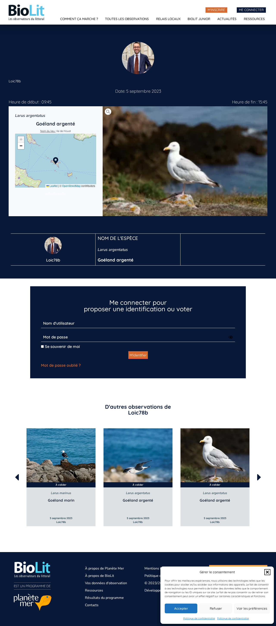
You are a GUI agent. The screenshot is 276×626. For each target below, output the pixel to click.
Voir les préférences (252, 608)
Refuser (216, 608)
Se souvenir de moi (62, 346)
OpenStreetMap (71, 186)
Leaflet (53, 186)
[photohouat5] (185, 161)
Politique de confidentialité (199, 618)
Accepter (181, 608)
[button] (267, 572)
